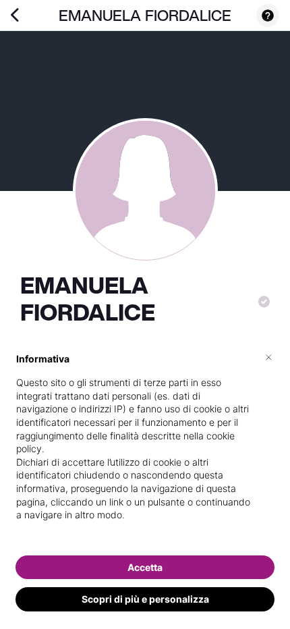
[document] (145, 447)
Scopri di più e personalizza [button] (145, 599)
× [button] (268, 356)
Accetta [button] (145, 567)
